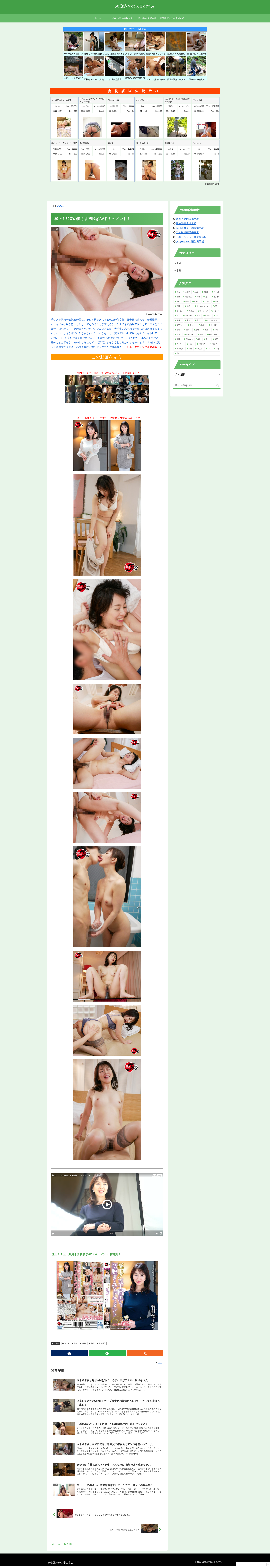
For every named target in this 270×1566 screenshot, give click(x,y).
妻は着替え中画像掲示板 (190, 228)
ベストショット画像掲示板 (191, 237)
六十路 (177, 270)
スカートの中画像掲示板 (190, 241)
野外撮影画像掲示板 (187, 232)
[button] (217, 385)
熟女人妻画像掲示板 (187, 218)
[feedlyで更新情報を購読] (107, 1353)
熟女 (92, 1343)
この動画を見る (107, 357)
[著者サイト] (69, 1353)
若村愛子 (102, 1343)
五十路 (56, 1343)
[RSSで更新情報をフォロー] (145, 1353)
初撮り (84, 1343)
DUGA (60, 205)
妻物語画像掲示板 (186, 223)
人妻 (75, 1343)
